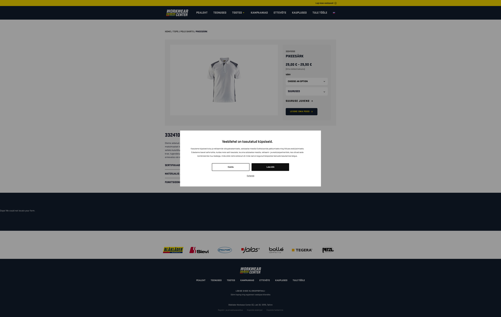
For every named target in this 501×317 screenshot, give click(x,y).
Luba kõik (270, 167)
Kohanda (250, 176)
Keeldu (231, 167)
